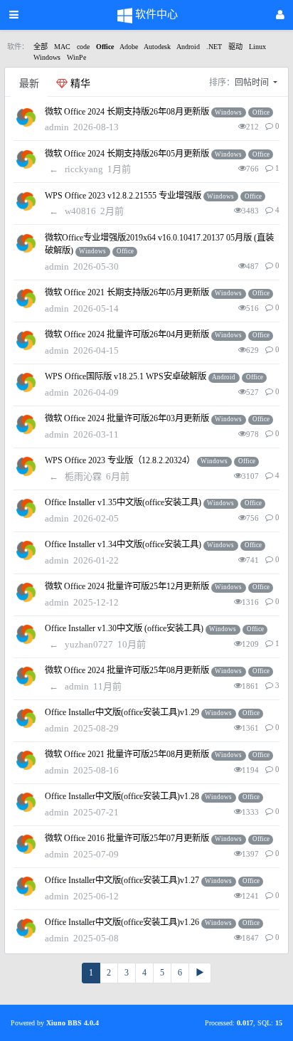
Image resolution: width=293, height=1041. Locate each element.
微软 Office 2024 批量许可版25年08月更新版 (127, 670)
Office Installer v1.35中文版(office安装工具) (123, 502)
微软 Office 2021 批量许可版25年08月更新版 (127, 754)
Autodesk (157, 47)
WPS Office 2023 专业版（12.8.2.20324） (120, 460)
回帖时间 (253, 83)
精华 (79, 83)
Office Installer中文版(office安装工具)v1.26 (122, 922)
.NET (214, 47)
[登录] (280, 15)
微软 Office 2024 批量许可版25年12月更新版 (127, 586)
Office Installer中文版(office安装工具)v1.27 (122, 880)
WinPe (76, 57)
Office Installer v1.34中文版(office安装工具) (123, 544)
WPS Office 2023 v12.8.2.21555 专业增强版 (123, 196)
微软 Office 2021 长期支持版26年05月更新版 (127, 292)
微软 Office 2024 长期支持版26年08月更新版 (127, 112)
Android (188, 47)
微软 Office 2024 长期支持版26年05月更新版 (127, 154)
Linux (257, 47)
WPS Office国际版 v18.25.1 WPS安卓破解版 (125, 376)
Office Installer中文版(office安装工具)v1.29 (122, 712)
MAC (62, 47)
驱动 (235, 47)
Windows (46, 57)
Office (105, 47)
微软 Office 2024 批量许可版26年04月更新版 (127, 334)
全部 (40, 47)
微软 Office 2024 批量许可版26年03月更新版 (127, 418)
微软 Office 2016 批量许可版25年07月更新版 (127, 838)
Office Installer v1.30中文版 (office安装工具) (124, 628)
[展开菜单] (14, 15)
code (83, 47)
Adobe (128, 47)
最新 (29, 83)
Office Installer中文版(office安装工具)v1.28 (122, 796)
